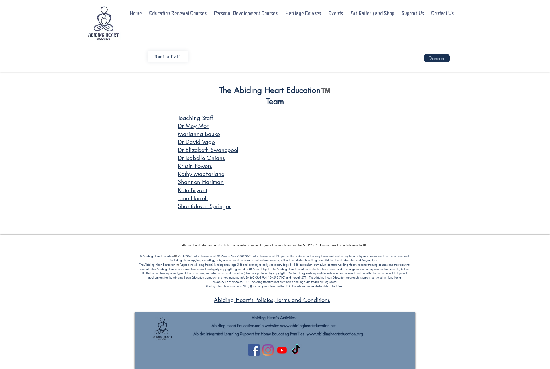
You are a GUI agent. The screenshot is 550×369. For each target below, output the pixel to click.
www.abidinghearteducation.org (335, 333)
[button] (178, 13)
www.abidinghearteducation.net (307, 325)
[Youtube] (282, 350)
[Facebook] (254, 350)
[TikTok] (296, 350)
